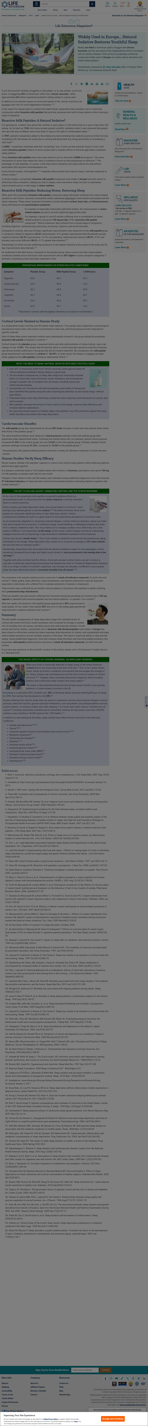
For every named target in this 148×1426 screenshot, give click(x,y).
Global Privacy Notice (51, 1419)
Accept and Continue (112, 1419)
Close (76, 1421)
